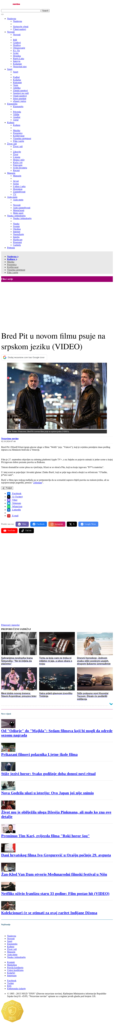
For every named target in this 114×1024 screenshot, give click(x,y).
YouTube (11, 530)
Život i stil (12, 144)
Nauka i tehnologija (16, 215)
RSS (9, 986)
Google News (90, 524)
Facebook (16, 493)
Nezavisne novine (10, 438)
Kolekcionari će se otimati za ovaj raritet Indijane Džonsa (49, 913)
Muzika (10, 262)
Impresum (11, 975)
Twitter (10, 983)
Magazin (11, 173)
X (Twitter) (17, 496)
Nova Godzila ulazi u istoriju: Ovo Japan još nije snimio (47, 793)
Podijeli (8, 488)
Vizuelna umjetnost (16, 270)
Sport (9, 69)
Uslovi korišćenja (15, 970)
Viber (14, 500)
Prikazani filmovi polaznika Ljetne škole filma (39, 754)
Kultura (10, 122)
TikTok (28, 530)
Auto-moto (12, 197)
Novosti (11, 32)
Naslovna (11, 18)
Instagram (59, 524)
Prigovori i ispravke (10, 625)
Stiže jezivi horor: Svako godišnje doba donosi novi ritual (48, 774)
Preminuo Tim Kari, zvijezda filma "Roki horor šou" (45, 836)
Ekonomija (12, 104)
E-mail (15, 515)
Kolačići (11, 973)
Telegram (16, 503)
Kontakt (11, 962)
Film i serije (12, 272)
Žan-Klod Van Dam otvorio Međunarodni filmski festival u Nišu (54, 874)
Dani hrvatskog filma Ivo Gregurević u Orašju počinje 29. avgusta (56, 855)
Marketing (12, 965)
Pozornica (11, 264)
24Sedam (37, 482)
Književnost (12, 267)
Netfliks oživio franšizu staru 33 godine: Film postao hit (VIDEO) (55, 893)
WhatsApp (17, 506)
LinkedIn (16, 509)
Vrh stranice (9, 931)
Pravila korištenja (15, 967)
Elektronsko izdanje (16, 988)
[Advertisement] (57, 304)
